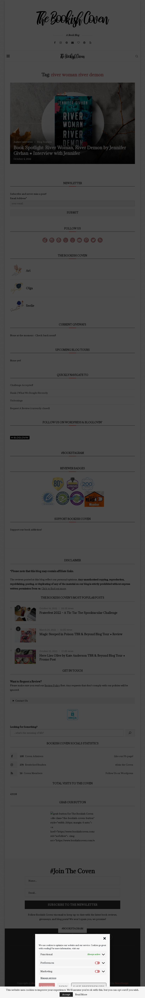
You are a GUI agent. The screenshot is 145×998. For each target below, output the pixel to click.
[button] (104, 938)
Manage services (48, 978)
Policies (78, 994)
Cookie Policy (67, 994)
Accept (47, 987)
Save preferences (89, 987)
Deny (63, 987)
